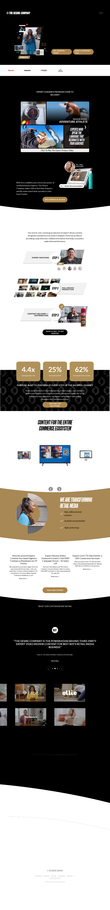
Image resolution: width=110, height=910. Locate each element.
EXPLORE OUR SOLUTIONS (55, 405)
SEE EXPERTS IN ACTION (55, 200)
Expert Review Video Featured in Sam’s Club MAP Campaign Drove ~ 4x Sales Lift (55, 559)
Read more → (23, 578)
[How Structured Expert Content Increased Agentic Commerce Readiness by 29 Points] (24, 551)
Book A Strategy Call (83, 52)
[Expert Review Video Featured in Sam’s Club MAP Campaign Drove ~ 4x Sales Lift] (55, 551)
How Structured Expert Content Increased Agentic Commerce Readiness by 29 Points (23, 559)
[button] (99, 547)
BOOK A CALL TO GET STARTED (55, 332)
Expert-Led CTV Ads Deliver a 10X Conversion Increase (87, 557)
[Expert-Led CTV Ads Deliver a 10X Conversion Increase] (87, 551)
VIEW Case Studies (55, 590)
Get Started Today (59, 52)
